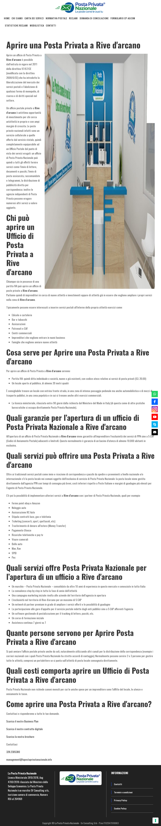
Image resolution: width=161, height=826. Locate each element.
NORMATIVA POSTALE (56, 18)
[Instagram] (155, 409)
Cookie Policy (120, 808)
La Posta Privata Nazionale (67, 823)
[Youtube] (155, 417)
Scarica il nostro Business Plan (22, 721)
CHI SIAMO (17, 18)
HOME (7, 18)
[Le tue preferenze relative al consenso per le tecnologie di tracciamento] (155, 820)
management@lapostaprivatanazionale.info (29, 759)
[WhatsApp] (155, 394)
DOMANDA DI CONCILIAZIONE (94, 18)
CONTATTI (51, 25)
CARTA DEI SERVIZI (34, 18)
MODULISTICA (37, 25)
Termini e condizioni (123, 792)
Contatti (118, 784)
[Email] (155, 432)
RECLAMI (73, 18)
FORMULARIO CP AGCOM (123, 18)
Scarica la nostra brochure (20, 737)
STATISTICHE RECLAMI (16, 25)
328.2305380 (13, 752)
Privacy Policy (120, 800)
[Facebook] (155, 401)
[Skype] (155, 424)
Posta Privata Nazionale (23, 773)
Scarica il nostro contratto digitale (24, 729)
